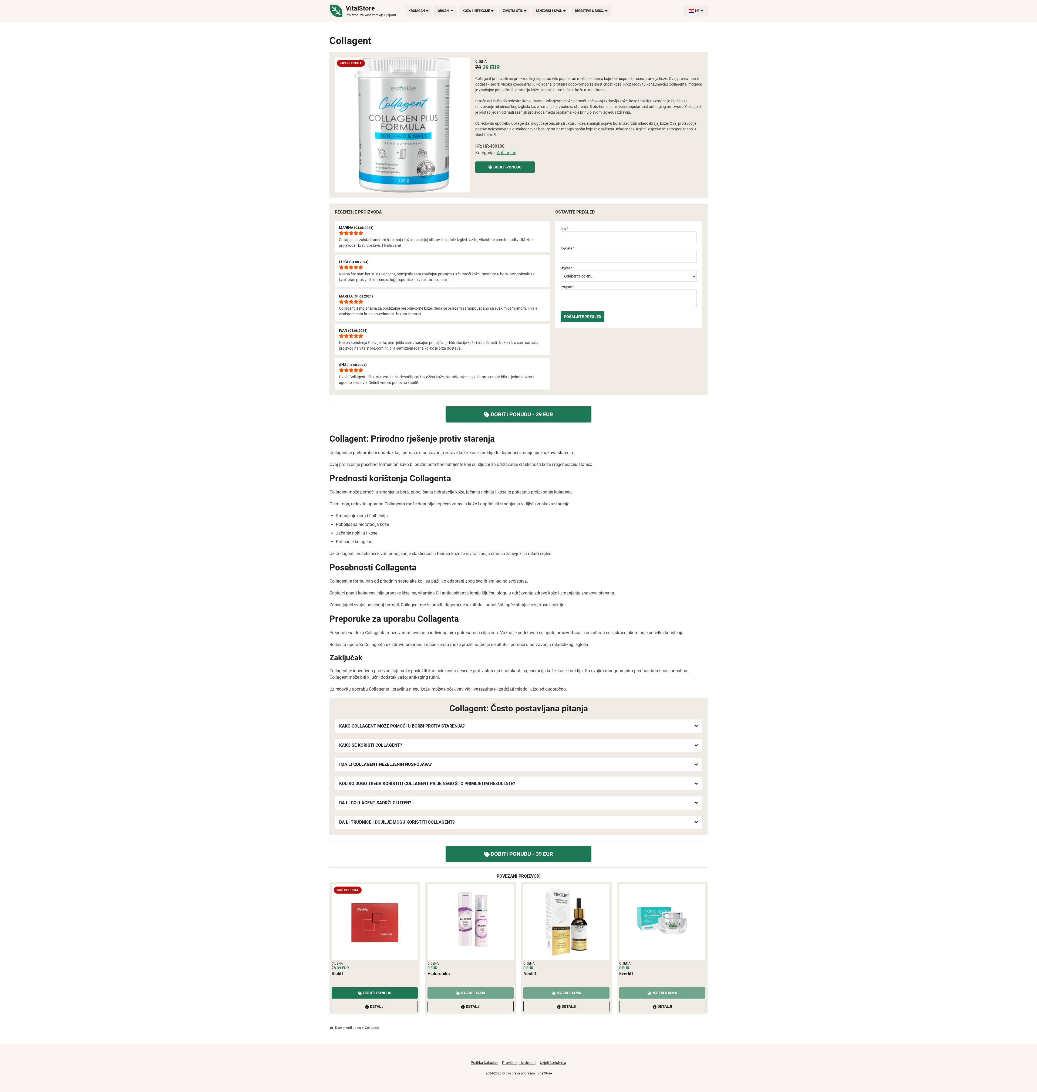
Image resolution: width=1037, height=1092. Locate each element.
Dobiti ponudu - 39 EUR (522, 414)
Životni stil (513, 11)
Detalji (377, 1006)
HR (697, 11)
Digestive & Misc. (589, 11)
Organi (444, 11)
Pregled (567, 287)
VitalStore (544, 1073)
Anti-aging (506, 152)
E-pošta (567, 248)
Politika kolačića (484, 1062)
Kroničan (417, 11)
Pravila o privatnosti (519, 1062)
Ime (564, 229)
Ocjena (566, 268)
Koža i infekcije (476, 11)
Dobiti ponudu (507, 167)
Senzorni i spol (549, 11)
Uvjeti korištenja (553, 1062)
